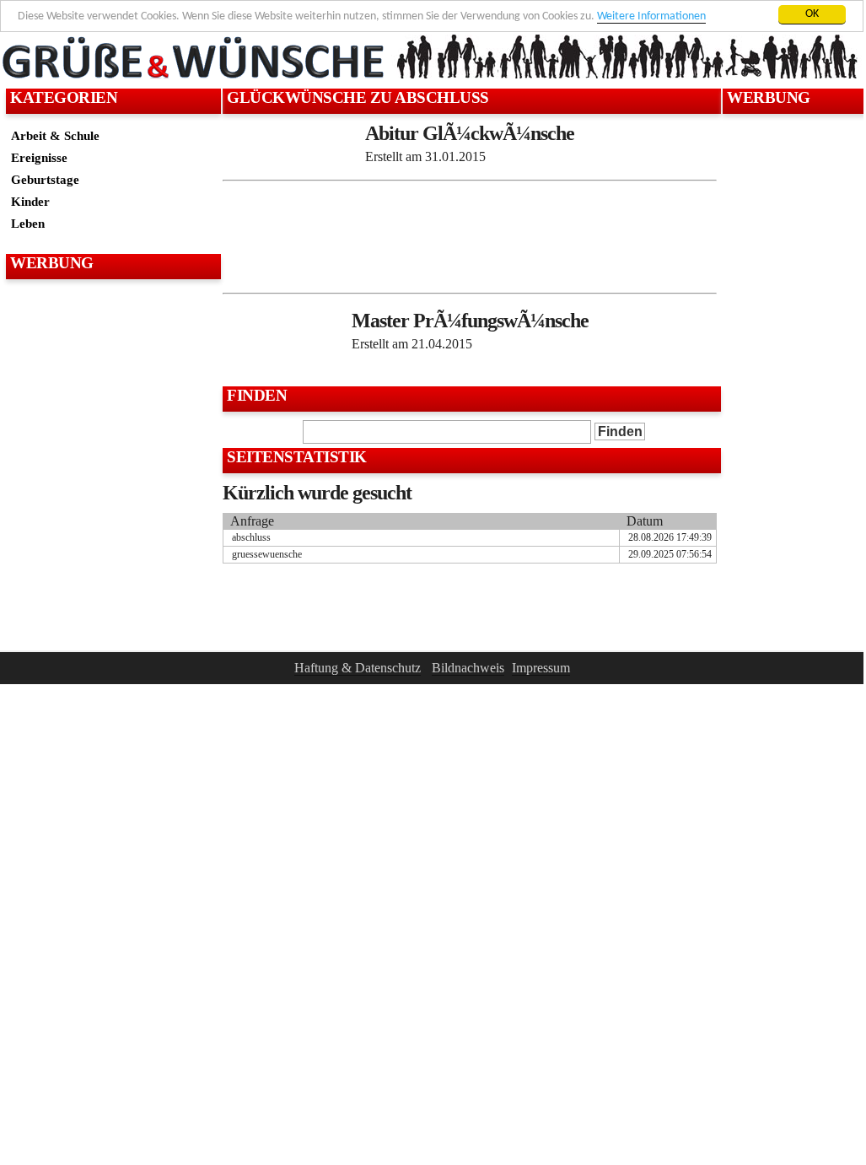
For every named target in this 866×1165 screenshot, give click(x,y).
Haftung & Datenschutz (357, 668)
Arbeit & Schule (55, 135)
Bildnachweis (468, 668)
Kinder (30, 201)
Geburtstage (45, 179)
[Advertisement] (111, 326)
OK (812, 14)
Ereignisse (39, 157)
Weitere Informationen (651, 16)
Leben (28, 223)
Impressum (541, 668)
